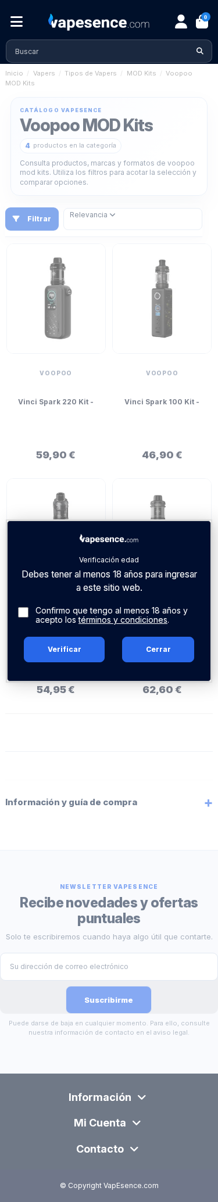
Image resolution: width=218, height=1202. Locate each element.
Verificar (64, 649)
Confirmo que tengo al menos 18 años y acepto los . (111, 615)
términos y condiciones (122, 620)
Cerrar (158, 649)
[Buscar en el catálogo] (200, 51)
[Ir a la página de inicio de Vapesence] (98, 22)
